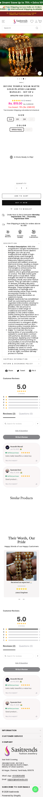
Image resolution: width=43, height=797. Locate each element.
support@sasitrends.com (18, 779)
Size (21, 115)
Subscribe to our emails (16, 787)
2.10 (31, 119)
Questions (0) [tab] (26, 414)
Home (21, 82)
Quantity (21, 183)
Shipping (17, 110)
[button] (21, 101)
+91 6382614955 (18, 776)
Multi (28, 129)
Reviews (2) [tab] (9, 414)
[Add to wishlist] (3, 505)
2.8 (24, 119)
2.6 (17, 119)
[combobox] (21, 28)
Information (9, 730)
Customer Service (12, 736)
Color (21, 125)
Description (10, 243)
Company (7, 742)
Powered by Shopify (11, 795)
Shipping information (16, 359)
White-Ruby (17, 129)
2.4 (10, 119)
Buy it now (22, 203)
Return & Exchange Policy (18, 364)
